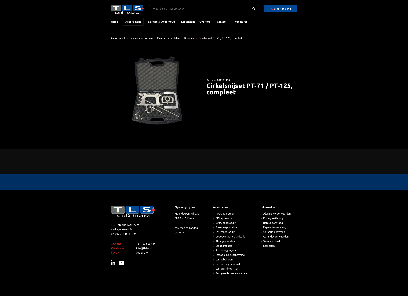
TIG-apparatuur (224, 218)
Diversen (189, 38)
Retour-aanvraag (273, 222)
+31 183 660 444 (145, 243)
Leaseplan (269, 245)
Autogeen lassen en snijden (231, 273)
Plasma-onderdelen (168, 38)
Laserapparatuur (225, 231)
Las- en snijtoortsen (141, 38)
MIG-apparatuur (224, 213)
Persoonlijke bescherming (230, 254)
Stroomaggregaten (226, 250)
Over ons (205, 21)
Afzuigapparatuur (225, 241)
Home (114, 21)
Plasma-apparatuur (226, 227)
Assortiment (133, 21)
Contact (221, 21)
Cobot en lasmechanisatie (230, 236)
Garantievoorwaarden (276, 236)
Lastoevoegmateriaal (227, 264)
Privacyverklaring (273, 218)
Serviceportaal (271, 241)
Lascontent (188, 21)
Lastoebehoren (224, 259)
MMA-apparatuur (225, 222)
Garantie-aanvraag (274, 231)
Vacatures (241, 21)
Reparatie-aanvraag (274, 227)
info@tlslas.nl (144, 248)
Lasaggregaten (224, 245)
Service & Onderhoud (161, 21)
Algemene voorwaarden (277, 213)
